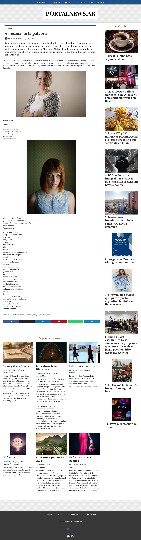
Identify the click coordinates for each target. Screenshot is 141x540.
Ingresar (92, 514)
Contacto (49, 514)
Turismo (56, 2)
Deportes (81, 2)
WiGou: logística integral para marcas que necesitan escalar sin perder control (121, 180)
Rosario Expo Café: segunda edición (119, 57)
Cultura (67, 2)
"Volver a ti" (11, 457)
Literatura (10, 28)
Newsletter (75, 514)
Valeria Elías (14, 38)
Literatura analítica (82, 366)
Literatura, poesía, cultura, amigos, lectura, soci (30, 315)
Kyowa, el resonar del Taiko (121, 425)
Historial (62, 514)
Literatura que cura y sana (50, 459)
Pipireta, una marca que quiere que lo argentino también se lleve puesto (119, 299)
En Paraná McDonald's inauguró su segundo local (121, 388)
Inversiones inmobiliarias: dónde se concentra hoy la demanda (120, 221)
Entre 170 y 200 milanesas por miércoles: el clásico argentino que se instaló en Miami (121, 138)
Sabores (100, 2)
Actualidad (41, 2)
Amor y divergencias (16, 366)
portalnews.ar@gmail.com (70, 521)
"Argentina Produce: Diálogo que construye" (120, 260)
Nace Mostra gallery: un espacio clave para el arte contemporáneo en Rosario (121, 96)
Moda (90, 2)
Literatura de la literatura (46, 367)
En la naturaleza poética (80, 459)
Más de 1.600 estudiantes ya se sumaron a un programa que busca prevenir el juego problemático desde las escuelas (121, 344)
